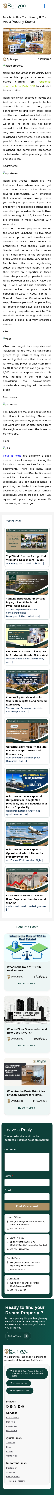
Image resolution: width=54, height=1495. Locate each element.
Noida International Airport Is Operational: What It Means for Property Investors (24, 853)
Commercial (12, 1417)
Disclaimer (11, 1467)
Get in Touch (15, 1336)
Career (9, 1451)
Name (8, 1176)
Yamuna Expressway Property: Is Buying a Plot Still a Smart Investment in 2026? (25, 602)
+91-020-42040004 (19, 1249)
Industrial (10, 1421)
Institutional (11, 1430)
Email (8, 1190)
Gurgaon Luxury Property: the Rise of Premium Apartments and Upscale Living (26, 750)
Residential (11, 1426)
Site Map (10, 1472)
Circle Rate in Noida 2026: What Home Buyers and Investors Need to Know (26, 899)
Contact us (11, 1455)
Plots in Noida (12, 455)
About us (10, 1442)
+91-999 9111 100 (20, 1383)
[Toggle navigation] (47, 6)
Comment (11, 1149)
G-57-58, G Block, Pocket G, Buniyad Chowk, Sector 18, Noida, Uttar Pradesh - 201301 (26, 1373)
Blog (8, 1447)
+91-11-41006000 (17, 1269)
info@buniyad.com (21, 1390)
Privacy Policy (13, 1476)
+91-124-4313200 (18, 1290)
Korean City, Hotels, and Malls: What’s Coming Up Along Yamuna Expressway (26, 701)
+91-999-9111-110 (17, 1228)
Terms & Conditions (15, 1480)
